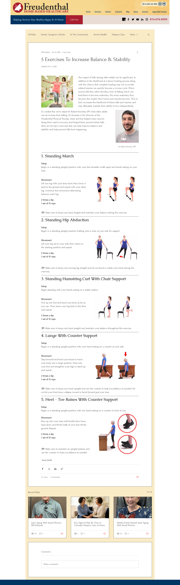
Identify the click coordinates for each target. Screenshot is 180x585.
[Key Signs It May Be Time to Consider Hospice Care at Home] (90, 507)
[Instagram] (146, 19)
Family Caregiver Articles (53, 34)
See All (149, 492)
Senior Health (100, 34)
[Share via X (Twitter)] (49, 469)
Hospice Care (118, 34)
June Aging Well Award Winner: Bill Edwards (46, 524)
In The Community (79, 34)
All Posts (32, 34)
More (132, 34)
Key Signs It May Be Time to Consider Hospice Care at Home (89, 524)
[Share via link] (62, 469)
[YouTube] (137, 19)
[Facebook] (128, 19)
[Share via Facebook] (42, 469)
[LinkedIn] (142, 19)
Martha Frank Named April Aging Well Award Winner (133, 524)
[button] (98, 12)
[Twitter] (133, 19)
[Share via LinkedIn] (55, 469)
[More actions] (137, 52)
